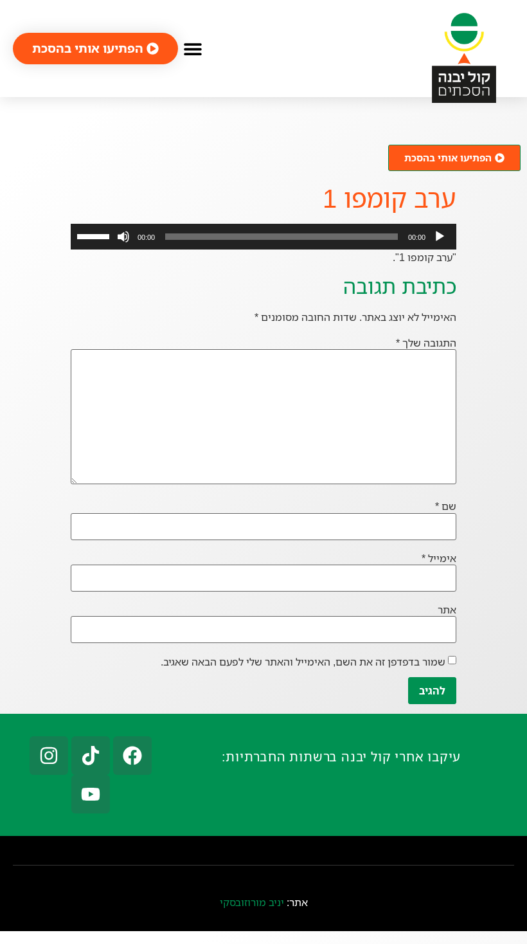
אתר (447, 609)
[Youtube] (90, 794)
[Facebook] (132, 755)
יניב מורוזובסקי (252, 902)
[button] (192, 48)
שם (445, 506)
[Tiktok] (90, 755)
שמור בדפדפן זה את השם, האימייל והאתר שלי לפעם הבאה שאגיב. (303, 662)
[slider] (95, 235)
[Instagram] (49, 755)
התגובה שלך (426, 343)
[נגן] (439, 236)
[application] (263, 237)
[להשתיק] (123, 236)
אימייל (439, 558)
